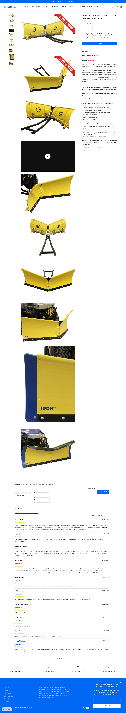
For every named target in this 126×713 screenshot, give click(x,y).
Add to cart (99, 43)
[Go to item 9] (11, 56)
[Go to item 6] (11, 40)
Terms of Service (8, 696)
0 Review (94, 21)
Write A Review (103, 492)
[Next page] (66, 658)
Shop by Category (52, 6)
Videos (64, 6)
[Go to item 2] (11, 21)
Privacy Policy (7, 693)
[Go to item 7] (11, 45)
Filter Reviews (18, 508)
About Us (73, 6)
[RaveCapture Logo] (103, 488)
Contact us (7, 690)
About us (6, 687)
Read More (83, 529)
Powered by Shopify (26, 707)
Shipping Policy (8, 701)
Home (27, 6)
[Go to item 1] (11, 16)
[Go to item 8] (11, 50)
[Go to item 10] (11, 63)
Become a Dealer (86, 6)
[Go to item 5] (11, 35)
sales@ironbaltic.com (87, 150)
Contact (98, 6)
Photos (49, 484)
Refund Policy (7, 699)
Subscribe (107, 705)
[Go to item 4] (11, 30)
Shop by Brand (37, 6)
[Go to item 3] (11, 26)
